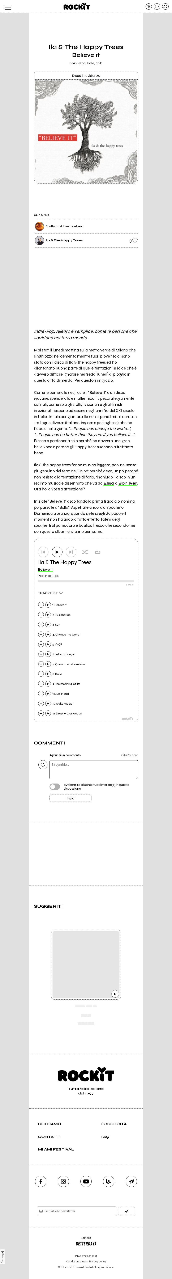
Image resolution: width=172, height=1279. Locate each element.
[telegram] (131, 1181)
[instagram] (63, 1181)
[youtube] (86, 1181)
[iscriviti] (126, 1211)
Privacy (2, 1258)
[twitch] (108, 1181)
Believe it (45, 569)
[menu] (6, 6)
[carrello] (149, 6)
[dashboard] (165, 6)
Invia (70, 798)
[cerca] (157, 6)
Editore (83, 1240)
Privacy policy (97, 1261)
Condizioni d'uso (76, 1261)
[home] (77, 6)
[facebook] (40, 1181)
